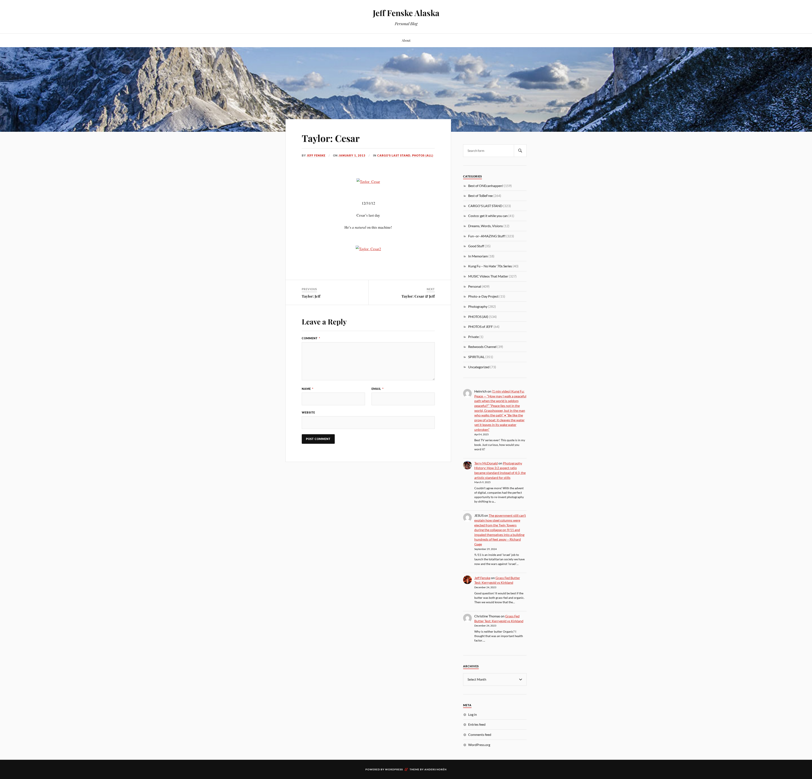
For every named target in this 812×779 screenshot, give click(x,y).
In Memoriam (478, 256)
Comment (311, 338)
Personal (474, 286)
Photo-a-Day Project (483, 296)
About (406, 40)
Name (307, 388)
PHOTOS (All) (422, 155)
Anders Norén (435, 769)
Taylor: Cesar (331, 138)
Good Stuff (476, 246)
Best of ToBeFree (480, 196)
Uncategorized (479, 367)
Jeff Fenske (316, 155)
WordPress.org (479, 745)
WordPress (394, 769)
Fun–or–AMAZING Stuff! (487, 236)
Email (378, 388)
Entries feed (477, 724)
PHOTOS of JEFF (480, 326)
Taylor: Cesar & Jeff (418, 296)
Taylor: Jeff (311, 296)
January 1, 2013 (352, 155)
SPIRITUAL (476, 357)
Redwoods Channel (482, 347)
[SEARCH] (520, 150)
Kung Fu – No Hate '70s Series (490, 266)
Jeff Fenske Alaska (406, 12)
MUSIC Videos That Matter (488, 276)
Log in (472, 714)
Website (308, 412)
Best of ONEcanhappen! (485, 186)
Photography (477, 306)
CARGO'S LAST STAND (393, 155)
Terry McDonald (486, 463)
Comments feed (479, 734)
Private (473, 337)
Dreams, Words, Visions (485, 226)
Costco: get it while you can (488, 216)
